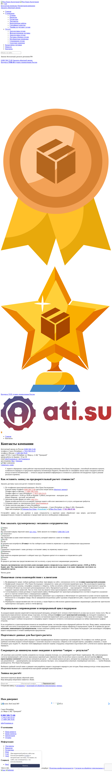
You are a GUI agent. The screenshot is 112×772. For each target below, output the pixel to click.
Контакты (9, 49)
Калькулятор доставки (13, 45)
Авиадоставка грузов (17, 35)
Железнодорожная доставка (20, 33)
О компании (9, 13)
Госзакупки (14, 19)
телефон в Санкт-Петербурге (11, 451)
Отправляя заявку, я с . (31, 686)
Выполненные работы (18, 23)
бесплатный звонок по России (12, 449)
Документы (14, 21)
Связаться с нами (7, 465)
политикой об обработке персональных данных (44, 686)
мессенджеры (6, 461)
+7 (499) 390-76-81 (31, 491)
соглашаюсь (20, 686)
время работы (6, 457)
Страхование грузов (17, 41)
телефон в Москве (7, 453)
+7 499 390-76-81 (21, 453)
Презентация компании (26, 6)
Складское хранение (17, 43)
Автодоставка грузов (17, 31)
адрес (3, 455)
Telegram (19, 461)
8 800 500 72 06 (63, 532)
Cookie (26, 755)
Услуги (7, 29)
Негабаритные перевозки (19, 39)
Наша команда (10, 732)
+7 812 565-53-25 (29, 451)
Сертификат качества (17, 25)
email (3, 459)
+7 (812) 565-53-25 (39, 493)
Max (13, 461)
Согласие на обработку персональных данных (92, 768)
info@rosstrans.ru (11, 459)
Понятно (25, 766)
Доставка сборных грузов (19, 37)
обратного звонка (60, 489)
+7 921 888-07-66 (68, 509)
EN (6, 4)
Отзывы (13, 15)
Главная (8, 11)
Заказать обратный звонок (10, 8)
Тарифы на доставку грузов (20, 27)
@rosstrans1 (42, 509)
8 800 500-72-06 (6, 60)
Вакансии (13, 17)
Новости (8, 47)
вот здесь (33, 532)
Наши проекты (10, 734)
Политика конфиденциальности (61, 768)
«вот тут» (34, 499)
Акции (7, 756)
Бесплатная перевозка (9, 6)
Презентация (10, 736)
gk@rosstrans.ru (24, 459)
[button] (108, 703)
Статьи (7, 754)
